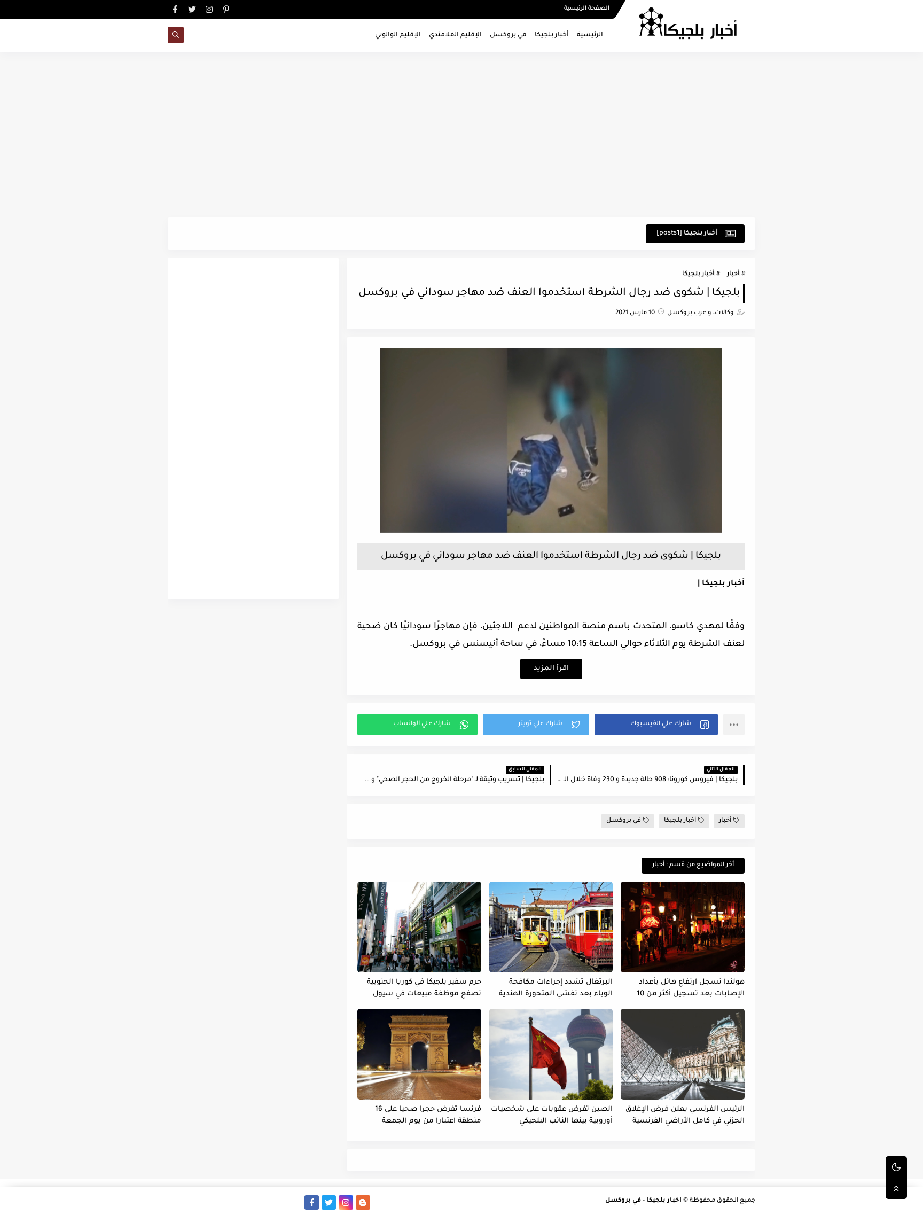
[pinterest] (226, 9)
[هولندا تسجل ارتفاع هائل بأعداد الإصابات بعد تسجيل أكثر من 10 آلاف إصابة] (683, 927)
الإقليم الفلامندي (455, 35)
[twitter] (192, 9)
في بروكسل (508, 35)
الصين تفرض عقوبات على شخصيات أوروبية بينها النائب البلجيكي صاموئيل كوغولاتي (552, 1115)
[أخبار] (226, 1202)
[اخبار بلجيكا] (551, 532)
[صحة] (209, 1202)
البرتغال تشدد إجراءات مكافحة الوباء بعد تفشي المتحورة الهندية (556, 988)
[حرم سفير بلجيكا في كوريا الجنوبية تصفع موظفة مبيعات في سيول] (419, 927)
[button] (656, 724)
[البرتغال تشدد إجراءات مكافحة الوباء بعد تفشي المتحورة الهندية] (551, 927)
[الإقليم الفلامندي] (260, 1202)
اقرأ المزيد (551, 669)
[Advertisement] (461, 134)
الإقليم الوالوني (398, 35)
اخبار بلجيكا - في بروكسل (643, 1200)
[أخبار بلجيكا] (294, 1202)
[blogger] (363, 1202)
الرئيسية (590, 35)
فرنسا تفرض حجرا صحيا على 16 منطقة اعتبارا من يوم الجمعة (428, 1115)
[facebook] (175, 9)
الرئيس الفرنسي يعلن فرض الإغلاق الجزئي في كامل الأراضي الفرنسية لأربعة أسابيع (685, 1115)
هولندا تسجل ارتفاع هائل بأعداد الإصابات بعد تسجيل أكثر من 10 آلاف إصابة (691, 988)
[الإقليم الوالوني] (243, 1202)
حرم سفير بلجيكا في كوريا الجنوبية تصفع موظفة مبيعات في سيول (424, 988)
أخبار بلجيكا (552, 35)
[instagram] (209, 9)
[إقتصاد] (192, 1202)
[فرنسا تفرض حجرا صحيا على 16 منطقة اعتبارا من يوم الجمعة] (419, 1054)
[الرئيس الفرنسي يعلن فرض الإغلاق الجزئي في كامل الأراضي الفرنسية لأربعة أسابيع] (683, 1054)
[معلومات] (175, 1202)
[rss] (380, 1202)
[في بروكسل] (277, 1202)
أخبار (733, 274)
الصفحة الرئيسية (586, 8)
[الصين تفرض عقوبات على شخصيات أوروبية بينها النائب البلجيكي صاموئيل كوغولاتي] (551, 1054)
